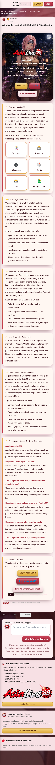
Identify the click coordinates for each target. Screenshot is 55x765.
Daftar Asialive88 (28, 580)
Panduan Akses (34, 11)
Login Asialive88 (28, 572)
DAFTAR (37, 4)
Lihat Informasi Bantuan (36, 639)
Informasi (22, 11)
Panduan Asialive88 (27, 731)
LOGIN (48, 4)
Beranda (3, 11)
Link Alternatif (27, 93)
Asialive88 (12, 11)
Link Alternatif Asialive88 (27, 588)
